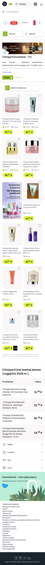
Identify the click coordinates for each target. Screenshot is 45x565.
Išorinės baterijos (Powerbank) (14, 540)
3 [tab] (27, 499)
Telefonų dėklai (8, 538)
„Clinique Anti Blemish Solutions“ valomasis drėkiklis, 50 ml (31, 121)
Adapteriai (6, 535)
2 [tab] (23, 499)
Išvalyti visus (18, 77)
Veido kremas (7, 511)
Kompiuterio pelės (9, 526)
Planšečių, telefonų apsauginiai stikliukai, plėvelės (21, 520)
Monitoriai (6, 542)
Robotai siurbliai (8, 546)
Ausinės (5, 533)
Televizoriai (6, 513)
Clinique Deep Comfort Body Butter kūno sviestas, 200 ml (32, 293)
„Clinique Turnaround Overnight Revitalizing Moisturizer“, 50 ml (10, 337)
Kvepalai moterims (9, 529)
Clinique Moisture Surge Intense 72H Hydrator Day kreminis (11, 121)
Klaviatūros (6, 518)
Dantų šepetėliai (8, 549)
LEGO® (4, 509)
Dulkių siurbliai (7, 544)
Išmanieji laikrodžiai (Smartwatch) (15, 515)
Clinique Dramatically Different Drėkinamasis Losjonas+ (10, 164)
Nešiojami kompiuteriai (11, 507)
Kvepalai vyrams (8, 522)
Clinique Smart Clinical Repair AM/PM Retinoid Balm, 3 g (31, 250)
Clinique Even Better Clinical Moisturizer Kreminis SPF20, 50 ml (31, 337)
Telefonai (6, 524)
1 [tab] (19, 499)
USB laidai (6, 531)
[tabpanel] (22, 486)
